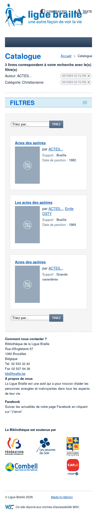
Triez (56, 124)
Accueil (66, 55)
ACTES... (55, 148)
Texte (87, 11)
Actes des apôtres (30, 142)
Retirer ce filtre (74, 75)
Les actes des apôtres (33, 202)
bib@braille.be (15, 373)
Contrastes (57, 11)
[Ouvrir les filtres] (48, 102)
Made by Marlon (62, 497)
